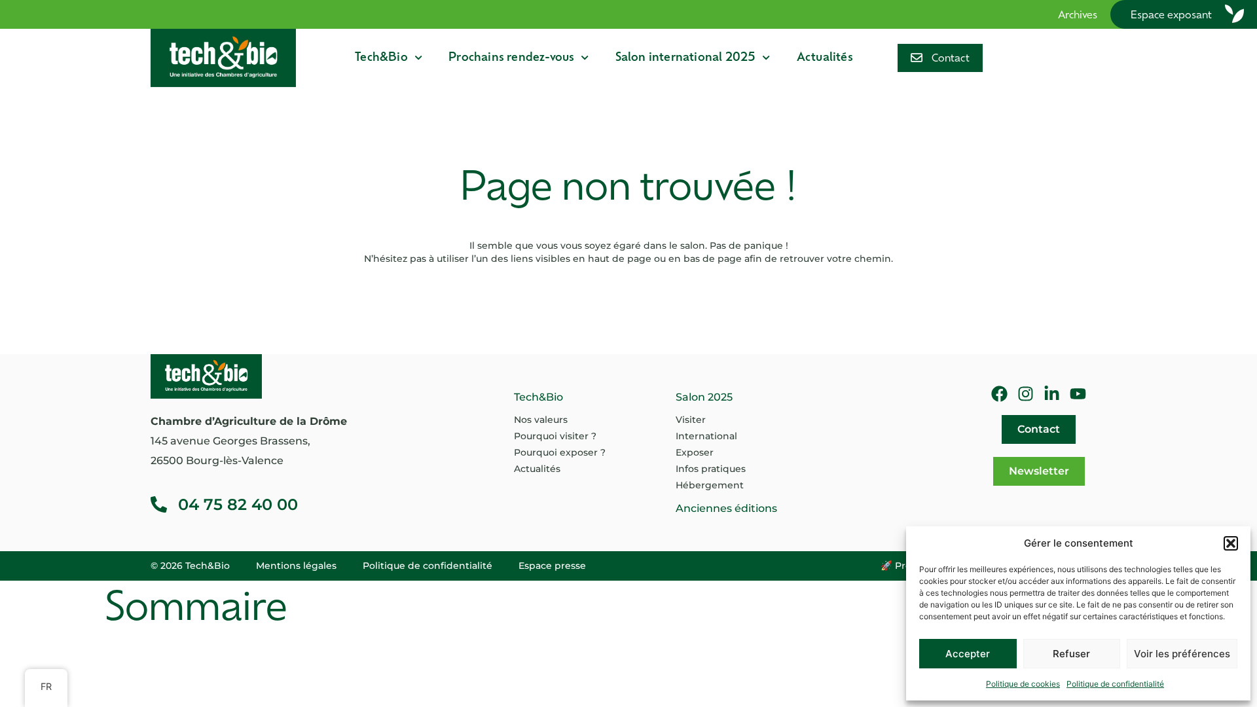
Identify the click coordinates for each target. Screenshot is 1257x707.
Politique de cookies (1023, 684)
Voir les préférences (1182, 653)
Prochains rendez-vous (511, 57)
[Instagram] (1025, 394)
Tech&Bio (381, 57)
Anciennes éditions (726, 508)
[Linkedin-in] (1052, 394)
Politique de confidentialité (1115, 684)
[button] (1230, 543)
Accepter (967, 653)
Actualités (825, 57)
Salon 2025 (704, 397)
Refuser (1071, 653)
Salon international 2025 (685, 57)
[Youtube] (1078, 394)
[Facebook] (999, 394)
